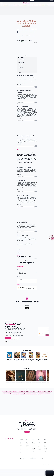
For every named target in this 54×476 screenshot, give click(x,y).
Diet (20, 442)
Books (26, 440)
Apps (26, 439)
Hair (44, 443)
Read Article (12, 382)
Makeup (27, 446)
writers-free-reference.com (21, 251)
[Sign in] (53, 3)
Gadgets (27, 443)
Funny (20, 443)
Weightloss (45, 451)
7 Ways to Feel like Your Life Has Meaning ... (36, 391)
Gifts (38, 443)
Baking (39, 439)
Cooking (39, 440)
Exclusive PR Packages (32, 458)
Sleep (33, 449)
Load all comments (19, 266)
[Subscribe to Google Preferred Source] (21, 288)
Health (21, 445)
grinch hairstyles (48, 393)
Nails (20, 448)
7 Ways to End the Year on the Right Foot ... (37, 393)
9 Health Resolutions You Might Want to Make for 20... (32, 394)
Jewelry (39, 445)
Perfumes (39, 448)
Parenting (33, 448)
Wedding (39, 451)
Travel (27, 451)
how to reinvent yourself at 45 (18, 394)
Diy (26, 442)
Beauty (45, 439)
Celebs (33, 440)
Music (45, 446)
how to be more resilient (48, 391)
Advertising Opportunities (23, 458)
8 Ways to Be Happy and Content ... (24, 393)
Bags (32, 439)
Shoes (20, 449)
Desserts (45, 440)
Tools (20, 452)
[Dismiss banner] (36, 286)
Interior (33, 445)
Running (45, 448)
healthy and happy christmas (24, 391)
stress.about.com (19, 253)
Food (45, 442)
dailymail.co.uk (19, 252)
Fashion (33, 442)
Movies (39, 446)
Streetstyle (39, 449)
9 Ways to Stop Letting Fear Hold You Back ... (10, 393)
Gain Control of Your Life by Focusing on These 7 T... (10, 391)
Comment (18, 284)
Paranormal (27, 448)
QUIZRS (36, 42)
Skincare (27, 449)
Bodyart (21, 440)
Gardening (33, 443)
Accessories (21, 439)
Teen (20, 451)
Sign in (19, 339)
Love (20, 446)
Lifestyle (45, 445)
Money (33, 446)
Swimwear (45, 449)
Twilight (33, 451)
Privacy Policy (41, 458)
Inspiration (27, 445)
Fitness (39, 442)
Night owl (22, 41)
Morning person (19, 41)
